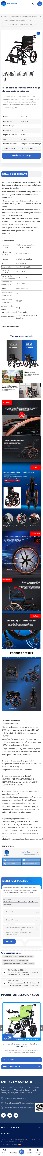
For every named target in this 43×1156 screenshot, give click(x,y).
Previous (1, 1028)
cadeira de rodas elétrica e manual (15, 21)
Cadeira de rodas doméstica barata (15, 960)
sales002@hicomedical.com (23, 1103)
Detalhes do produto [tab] (14, 174)
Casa (5, 17)
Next (41, 1028)
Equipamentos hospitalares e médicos (24, 17)
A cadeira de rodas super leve (16, 218)
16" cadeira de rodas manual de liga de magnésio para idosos (20, 903)
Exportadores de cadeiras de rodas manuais (18, 964)
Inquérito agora (20, 155)
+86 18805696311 (19, 1098)
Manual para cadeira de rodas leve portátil (18, 957)
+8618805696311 (26, 1107)
